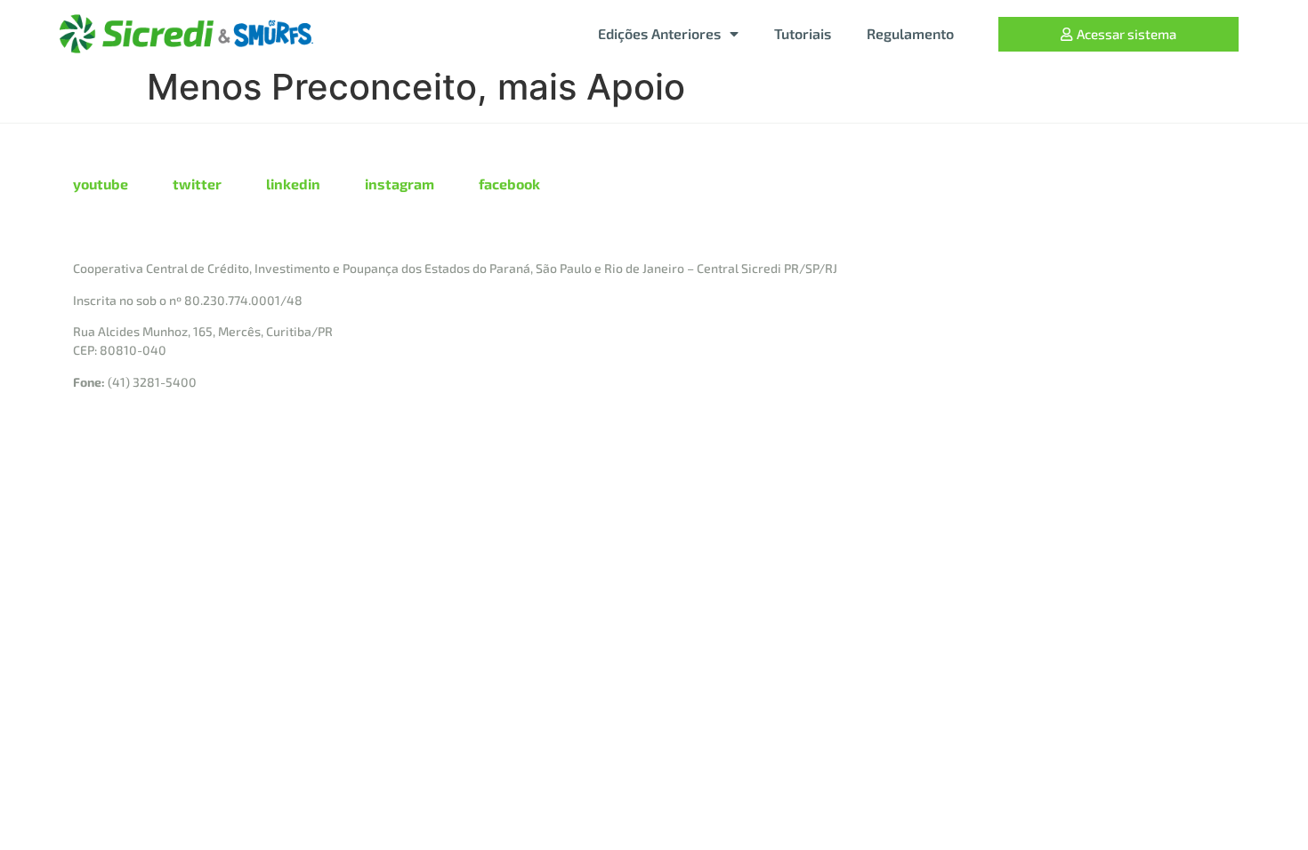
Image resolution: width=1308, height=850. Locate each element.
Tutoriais (802, 33)
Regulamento (910, 33)
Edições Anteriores (659, 33)
